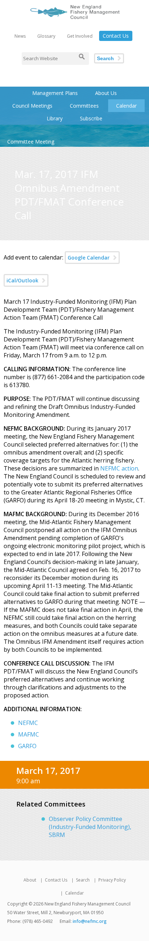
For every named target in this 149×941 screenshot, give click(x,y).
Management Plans (55, 93)
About (30, 880)
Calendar (126, 105)
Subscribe (91, 118)
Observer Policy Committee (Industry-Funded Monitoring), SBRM (90, 827)
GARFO (27, 746)
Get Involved (80, 36)
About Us (106, 93)
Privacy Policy (112, 880)
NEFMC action (119, 468)
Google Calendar (89, 257)
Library (55, 118)
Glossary (46, 36)
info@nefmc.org (90, 921)
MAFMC (28, 734)
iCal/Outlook (22, 280)
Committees (84, 105)
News (20, 36)
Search (105, 58)
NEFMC (28, 723)
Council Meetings (32, 105)
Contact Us (116, 35)
